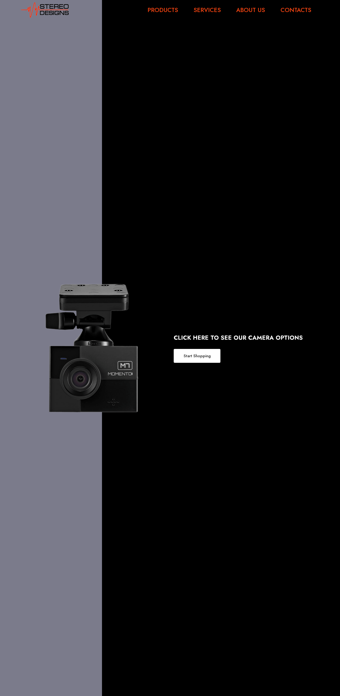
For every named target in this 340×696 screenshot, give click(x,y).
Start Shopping (197, 356)
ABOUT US (250, 10)
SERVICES (207, 10)
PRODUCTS (163, 10)
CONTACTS (296, 10)
